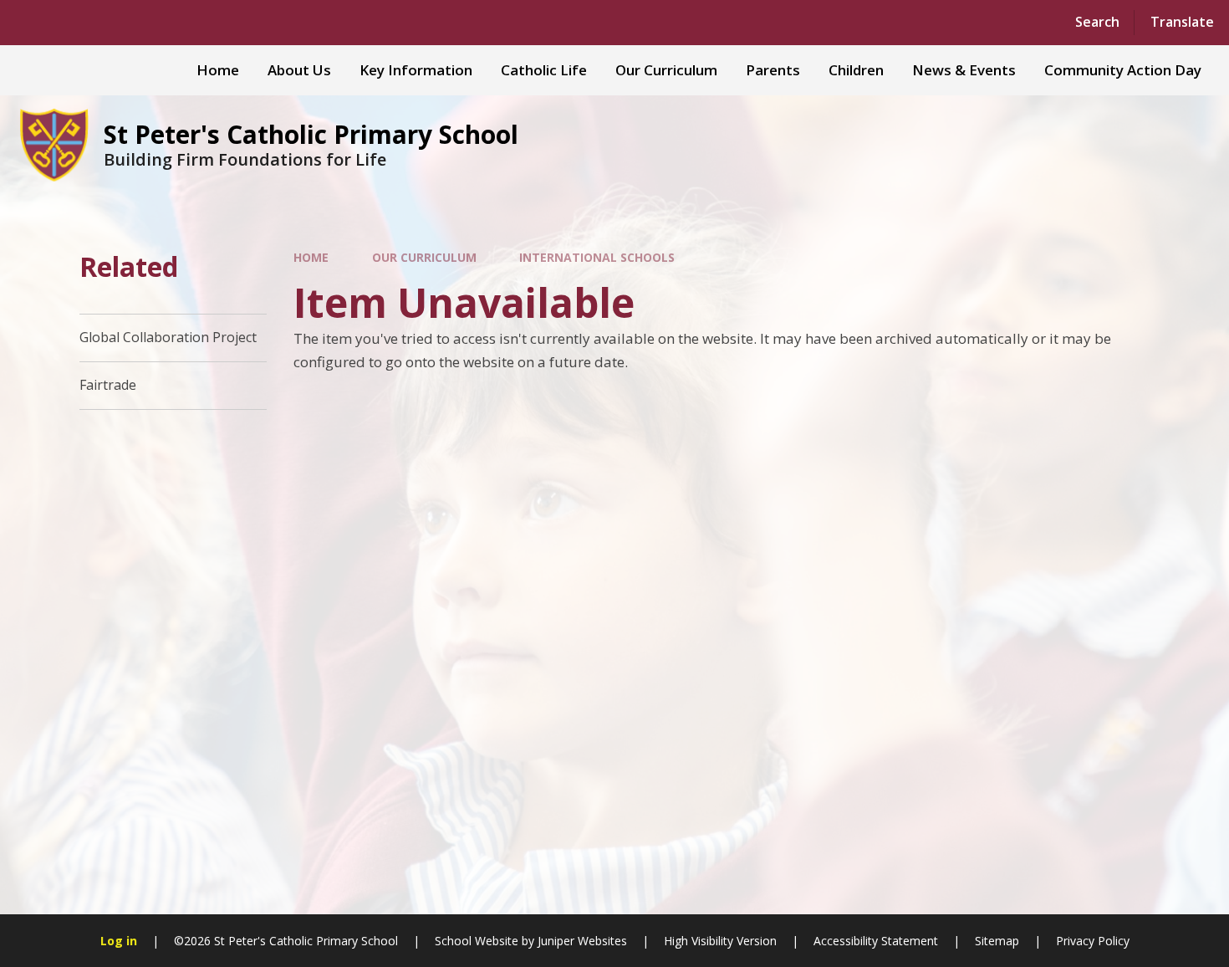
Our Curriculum (424, 257)
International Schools (597, 257)
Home (311, 257)
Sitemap (997, 941)
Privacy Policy (1093, 941)
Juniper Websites (582, 941)
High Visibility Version (720, 941)
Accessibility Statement (875, 941)
